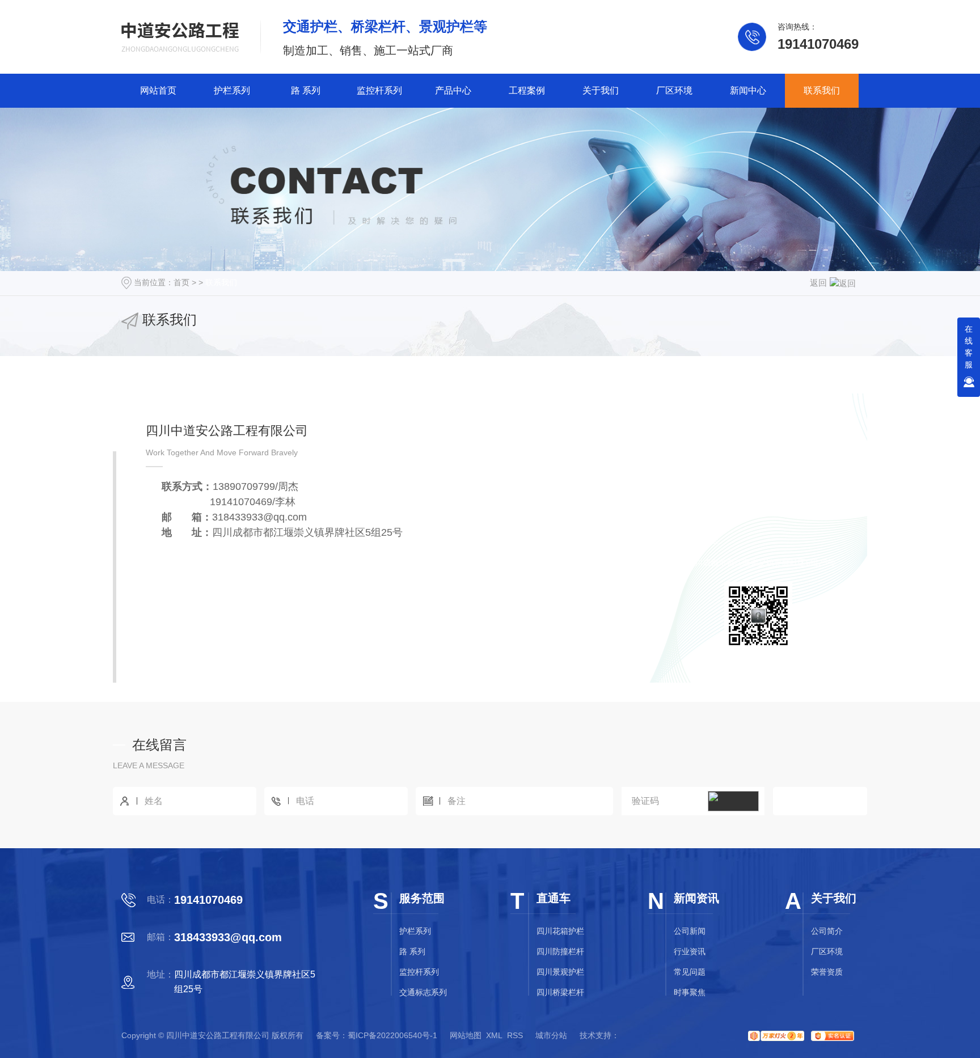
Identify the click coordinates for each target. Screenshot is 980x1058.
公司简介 (827, 931)
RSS (515, 1035)
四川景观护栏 (560, 971)
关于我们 (600, 90)
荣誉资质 (827, 971)
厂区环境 (674, 90)
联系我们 (822, 90)
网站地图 (465, 1035)
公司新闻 (690, 931)
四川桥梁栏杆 (560, 992)
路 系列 (305, 90)
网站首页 (158, 90)
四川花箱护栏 (560, 931)
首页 (181, 282)
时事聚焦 (690, 992)
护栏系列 (232, 90)
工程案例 (527, 90)
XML (494, 1035)
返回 (818, 282)
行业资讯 (690, 951)
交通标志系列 (423, 992)
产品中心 (453, 90)
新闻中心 (748, 90)
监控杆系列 (379, 90)
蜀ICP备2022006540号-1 (392, 1035)
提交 (820, 801)
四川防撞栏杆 (560, 951)
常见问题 (690, 971)
